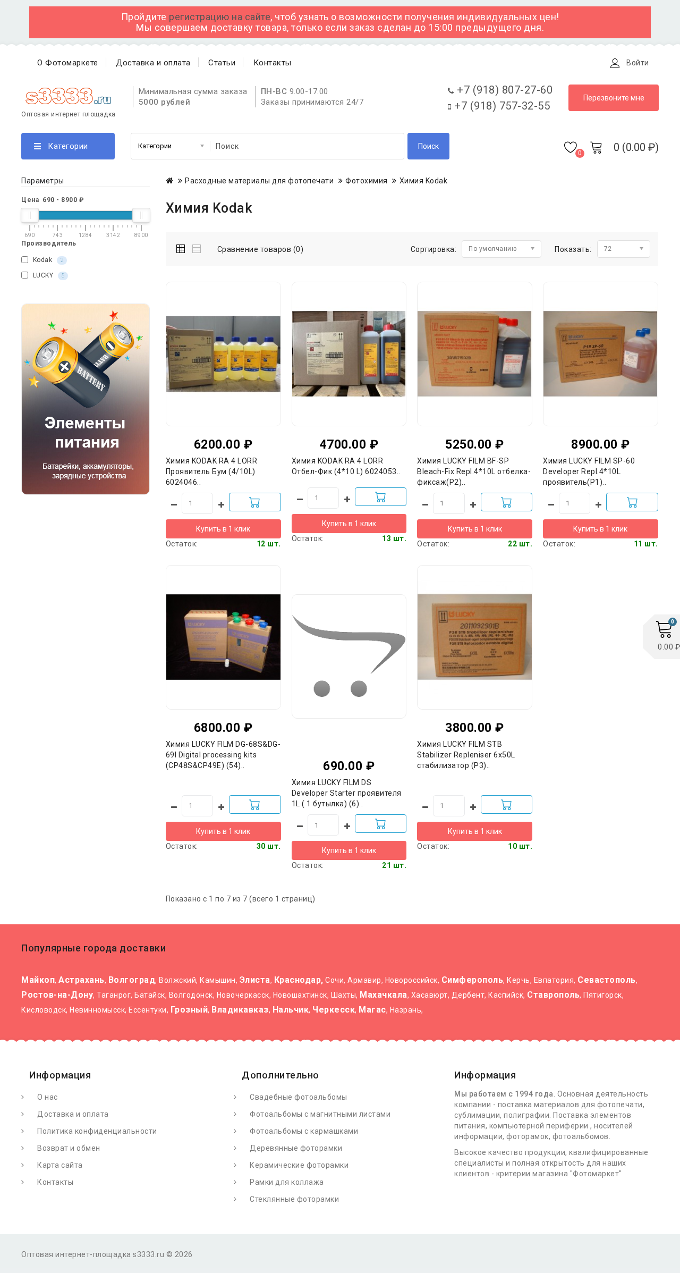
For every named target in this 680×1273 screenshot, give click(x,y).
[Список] (197, 247)
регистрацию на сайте (219, 16)
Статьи (221, 63)
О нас (47, 1097)
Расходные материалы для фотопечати (259, 180)
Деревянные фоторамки (296, 1148)
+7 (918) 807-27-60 (503, 89)
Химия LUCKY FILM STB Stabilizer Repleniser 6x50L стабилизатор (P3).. (466, 755)
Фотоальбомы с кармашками (304, 1131)
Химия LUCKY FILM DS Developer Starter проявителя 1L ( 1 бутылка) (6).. (347, 793)
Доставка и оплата (153, 63)
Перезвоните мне (613, 98)
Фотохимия (366, 180)
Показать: (573, 249)
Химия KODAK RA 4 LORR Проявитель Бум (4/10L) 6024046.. (212, 471)
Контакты (272, 63)
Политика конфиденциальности (97, 1131)
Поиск (428, 146)
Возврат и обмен (68, 1148)
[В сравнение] (244, 334)
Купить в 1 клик (223, 529)
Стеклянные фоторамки (294, 1199)
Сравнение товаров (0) (260, 249)
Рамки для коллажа (287, 1182)
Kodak (47, 260)
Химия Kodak (424, 180)
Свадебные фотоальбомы (298, 1097)
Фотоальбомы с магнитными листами (320, 1114)
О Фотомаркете (67, 63)
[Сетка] (183, 247)
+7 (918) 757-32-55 (501, 105)
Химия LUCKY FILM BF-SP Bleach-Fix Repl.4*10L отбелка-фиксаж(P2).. (474, 471)
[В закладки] (223, 334)
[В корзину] (255, 502)
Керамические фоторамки (299, 1165)
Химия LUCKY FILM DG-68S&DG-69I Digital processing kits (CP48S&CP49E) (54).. (223, 755)
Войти (637, 62)
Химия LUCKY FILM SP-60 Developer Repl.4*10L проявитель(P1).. (589, 471)
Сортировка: (434, 249)
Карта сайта (60, 1165)
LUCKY (47, 275)
